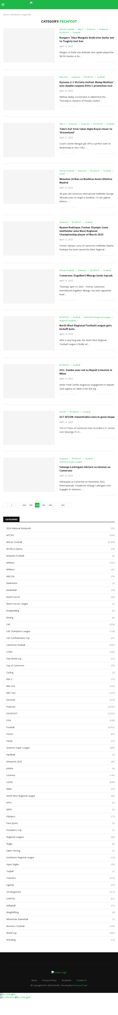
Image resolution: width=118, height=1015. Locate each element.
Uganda (60, 884)
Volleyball (60, 905)
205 (30, 505)
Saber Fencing (60, 850)
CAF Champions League (60, 631)
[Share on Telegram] (92, 62)
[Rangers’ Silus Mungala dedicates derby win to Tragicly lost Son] (29, 45)
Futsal (60, 740)
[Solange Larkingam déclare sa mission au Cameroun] (29, 474)
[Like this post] (79, 62)
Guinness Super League (60, 747)
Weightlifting (60, 912)
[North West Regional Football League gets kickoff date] (29, 333)
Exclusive (60, 699)
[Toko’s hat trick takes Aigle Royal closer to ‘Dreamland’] (29, 140)
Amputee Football (60, 555)
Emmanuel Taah (79, 985)
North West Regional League (60, 795)
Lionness (60, 775)
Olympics (60, 816)
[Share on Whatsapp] (89, 62)
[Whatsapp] (107, 4)
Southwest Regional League (60, 857)
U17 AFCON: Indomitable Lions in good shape (87, 417)
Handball (60, 754)
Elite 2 (60, 679)
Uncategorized (60, 891)
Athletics (60, 569)
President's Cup (60, 830)
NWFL (60, 809)
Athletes (60, 562)
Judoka (60, 768)
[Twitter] (87, 4)
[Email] (100, 4)
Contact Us (82, 980)
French (60, 734)
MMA (60, 788)
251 (63, 505)
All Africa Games (60, 548)
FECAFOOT (15, 14)
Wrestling (60, 939)
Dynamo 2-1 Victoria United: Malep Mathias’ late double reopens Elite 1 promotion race (86, 83)
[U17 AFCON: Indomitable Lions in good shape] (29, 428)
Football (60, 727)
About (34, 980)
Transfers (60, 878)
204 (24, 505)
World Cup (60, 932)
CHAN (60, 651)
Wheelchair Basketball (60, 919)
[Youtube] (97, 4)
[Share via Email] (95, 62)
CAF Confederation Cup (60, 638)
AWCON (60, 576)
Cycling (60, 672)
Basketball (60, 590)
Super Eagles (60, 864)
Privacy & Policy (49, 980)
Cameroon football (60, 644)
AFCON (60, 535)
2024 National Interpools (60, 528)
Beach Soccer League (60, 603)
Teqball (60, 871)
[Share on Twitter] (86, 62)
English (12, 994)
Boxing (60, 617)
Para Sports (60, 823)
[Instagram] (91, 4)
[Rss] (110, 4)
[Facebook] (84, 4)
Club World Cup (60, 658)
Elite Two (60, 692)
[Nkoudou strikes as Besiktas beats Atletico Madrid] (29, 187)
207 (43, 505)
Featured (60, 706)
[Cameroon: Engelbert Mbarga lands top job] (29, 286)
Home (6, 14)
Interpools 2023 (60, 761)
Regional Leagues (60, 837)
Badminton (60, 583)
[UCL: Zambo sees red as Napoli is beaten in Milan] (29, 381)
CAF (60, 624)
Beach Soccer (60, 596)
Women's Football (60, 926)
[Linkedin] (94, 4)
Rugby (60, 843)
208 (50, 505)
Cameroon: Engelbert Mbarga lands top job (85, 275)
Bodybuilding (60, 610)
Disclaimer (66, 980)
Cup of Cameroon (60, 665)
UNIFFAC (60, 898)
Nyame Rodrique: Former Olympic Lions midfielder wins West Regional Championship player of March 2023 (83, 231)
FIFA (60, 720)
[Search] (114, 4)
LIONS (60, 782)
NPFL (60, 802)
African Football (60, 542)
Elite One (60, 686)
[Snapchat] (104, 4)
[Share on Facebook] (82, 62)
